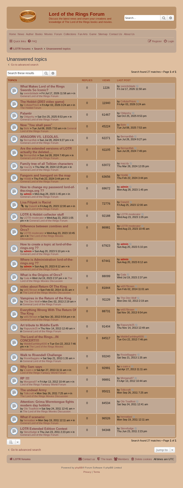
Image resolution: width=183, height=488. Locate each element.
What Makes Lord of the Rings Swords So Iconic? (42, 88)
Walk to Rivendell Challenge (41, 355)
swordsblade (31, 93)
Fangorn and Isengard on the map (45, 175)
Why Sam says (31, 367)
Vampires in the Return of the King (45, 298)
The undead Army (33, 390)
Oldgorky (29, 116)
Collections (70, 34)
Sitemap (102, 34)
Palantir (26, 113)
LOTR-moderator (34, 217)
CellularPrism (31, 105)
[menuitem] (32, 41)
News (21, 34)
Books (39, 34)
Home (12, 34)
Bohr (26, 128)
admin (28, 193)
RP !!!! (24, 378)
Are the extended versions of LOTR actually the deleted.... (46, 150)
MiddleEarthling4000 (35, 343)
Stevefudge (30, 432)
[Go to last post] (137, 86)
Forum (58, 34)
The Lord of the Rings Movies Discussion (46, 279)
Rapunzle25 (31, 328)
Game (93, 34)
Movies (48, 34)
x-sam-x (29, 370)
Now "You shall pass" (36, 125)
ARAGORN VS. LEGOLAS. (39, 137)
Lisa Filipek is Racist (35, 202)
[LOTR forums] (28, 15)
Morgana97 (30, 381)
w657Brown (30, 289)
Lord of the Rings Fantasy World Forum (43, 372)
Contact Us (115, 34)
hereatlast (29, 420)
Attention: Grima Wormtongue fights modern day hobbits (47, 403)
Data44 (33, 206)
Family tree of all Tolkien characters (46, 164)
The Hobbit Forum (30, 107)
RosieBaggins (32, 358)
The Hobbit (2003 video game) (42, 102)
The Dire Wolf (32, 301)
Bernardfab (30, 140)
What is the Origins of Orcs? (41, 275)
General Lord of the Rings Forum (39, 96)
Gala (26, 278)
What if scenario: (32, 417)
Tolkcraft (29, 393)
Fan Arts (83, 34)
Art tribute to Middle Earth (39, 325)
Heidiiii (27, 178)
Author (30, 34)
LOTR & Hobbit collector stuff (42, 214)
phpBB (79, 467)
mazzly (28, 167)
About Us (129, 34)
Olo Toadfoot (31, 408)
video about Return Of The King (43, 286)
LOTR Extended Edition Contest (43, 429)
